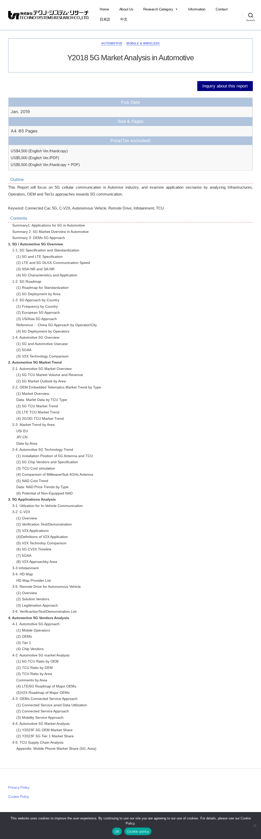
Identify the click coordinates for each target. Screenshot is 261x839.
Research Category (158, 9)
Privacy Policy (19, 787)
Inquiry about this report (225, 86)
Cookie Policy (18, 797)
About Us (126, 9)
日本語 (105, 19)
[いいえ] (254, 825)
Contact (221, 9)
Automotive (111, 43)
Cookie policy (138, 831)
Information (196, 9)
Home (104, 9)
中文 (123, 19)
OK (117, 831)
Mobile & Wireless (143, 43)
